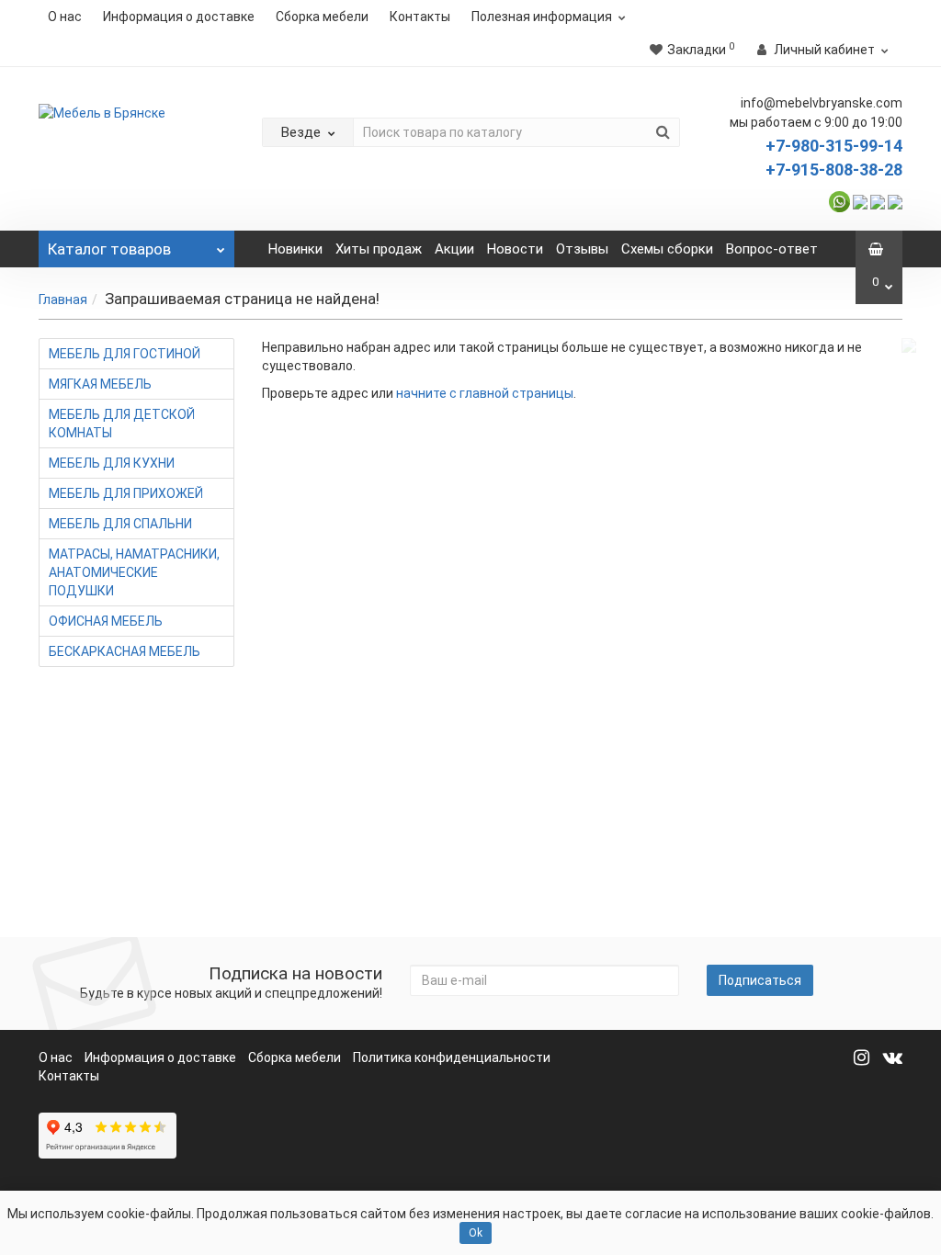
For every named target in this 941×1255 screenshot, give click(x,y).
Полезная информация (541, 16)
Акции (454, 249)
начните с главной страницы (484, 393)
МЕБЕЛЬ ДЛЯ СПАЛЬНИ (120, 523)
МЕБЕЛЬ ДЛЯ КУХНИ (112, 463)
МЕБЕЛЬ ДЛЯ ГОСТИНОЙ (124, 353)
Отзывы (582, 249)
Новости (515, 249)
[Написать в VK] (895, 201)
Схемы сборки (667, 249)
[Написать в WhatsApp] (839, 201)
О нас (65, 16)
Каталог (109, 249)
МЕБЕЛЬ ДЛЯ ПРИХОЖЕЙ (126, 493)
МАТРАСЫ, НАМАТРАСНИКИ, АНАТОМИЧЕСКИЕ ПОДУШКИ (134, 572)
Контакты (420, 16)
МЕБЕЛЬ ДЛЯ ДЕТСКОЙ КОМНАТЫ (122, 423)
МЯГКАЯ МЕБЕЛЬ (100, 384)
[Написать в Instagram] (877, 201)
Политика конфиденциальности (451, 1057)
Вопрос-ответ (772, 249)
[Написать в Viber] (860, 201)
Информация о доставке (179, 16)
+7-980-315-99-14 (833, 145)
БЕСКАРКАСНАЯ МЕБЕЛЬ (124, 651)
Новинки (295, 249)
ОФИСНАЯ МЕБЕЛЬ (106, 621)
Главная (63, 299)
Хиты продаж (378, 249)
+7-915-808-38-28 (833, 169)
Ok (475, 1233)
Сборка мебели (322, 16)
